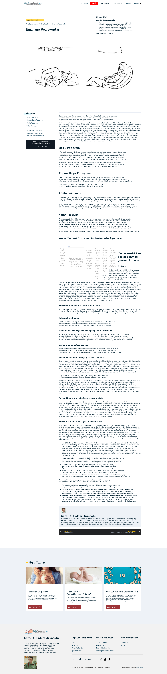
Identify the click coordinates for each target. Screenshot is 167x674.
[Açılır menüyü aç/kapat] (92, 3)
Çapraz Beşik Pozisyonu (35, 120)
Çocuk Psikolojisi (77, 648)
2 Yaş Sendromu (102, 643)
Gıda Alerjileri (101, 645)
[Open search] (140, 3)
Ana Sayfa (84, 3)
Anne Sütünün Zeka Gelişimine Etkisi (122, 591)
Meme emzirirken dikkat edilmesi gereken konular (35, 134)
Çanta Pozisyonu (32, 123)
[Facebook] (35, 146)
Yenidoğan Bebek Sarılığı (105, 651)
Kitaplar (128, 3)
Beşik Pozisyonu (32, 117)
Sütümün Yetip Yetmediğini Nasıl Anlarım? (79, 592)
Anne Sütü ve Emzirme (35, 20)
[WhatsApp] (46, 146)
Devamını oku (33, 607)
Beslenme (75, 645)
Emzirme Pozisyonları (59, 24)
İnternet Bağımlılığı (103, 648)
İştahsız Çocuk (76, 651)
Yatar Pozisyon (32, 126)
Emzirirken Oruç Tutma (38, 591)
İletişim (136, 3)
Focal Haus (139, 667)
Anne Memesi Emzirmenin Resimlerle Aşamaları (36, 130)
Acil (73, 643)
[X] (39, 146)
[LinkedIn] (42, 146)
